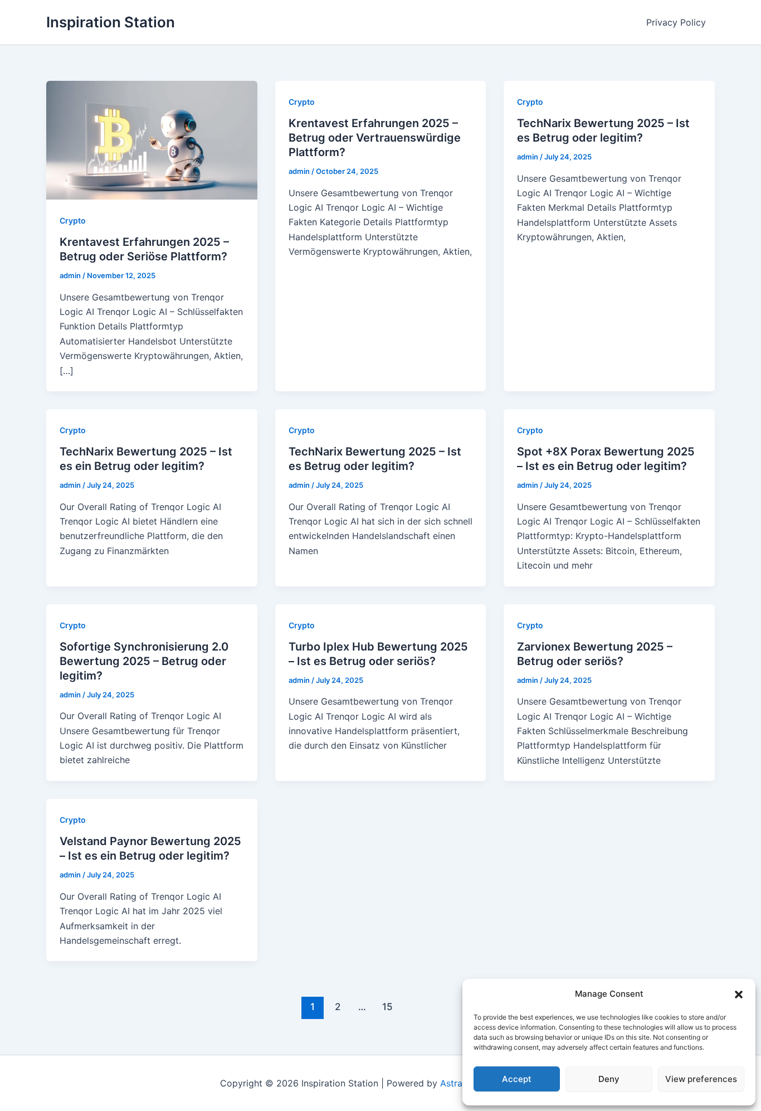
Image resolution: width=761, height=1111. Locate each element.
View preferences (701, 1079)
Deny (608, 1079)
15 (387, 1006)
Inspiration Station (110, 22)
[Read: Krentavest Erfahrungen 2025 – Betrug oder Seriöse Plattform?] (151, 139)
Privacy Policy (676, 22)
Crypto (73, 220)
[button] (738, 994)
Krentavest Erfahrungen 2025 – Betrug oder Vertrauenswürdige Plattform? (375, 138)
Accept (516, 1079)
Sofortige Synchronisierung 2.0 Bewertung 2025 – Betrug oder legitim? (144, 661)
